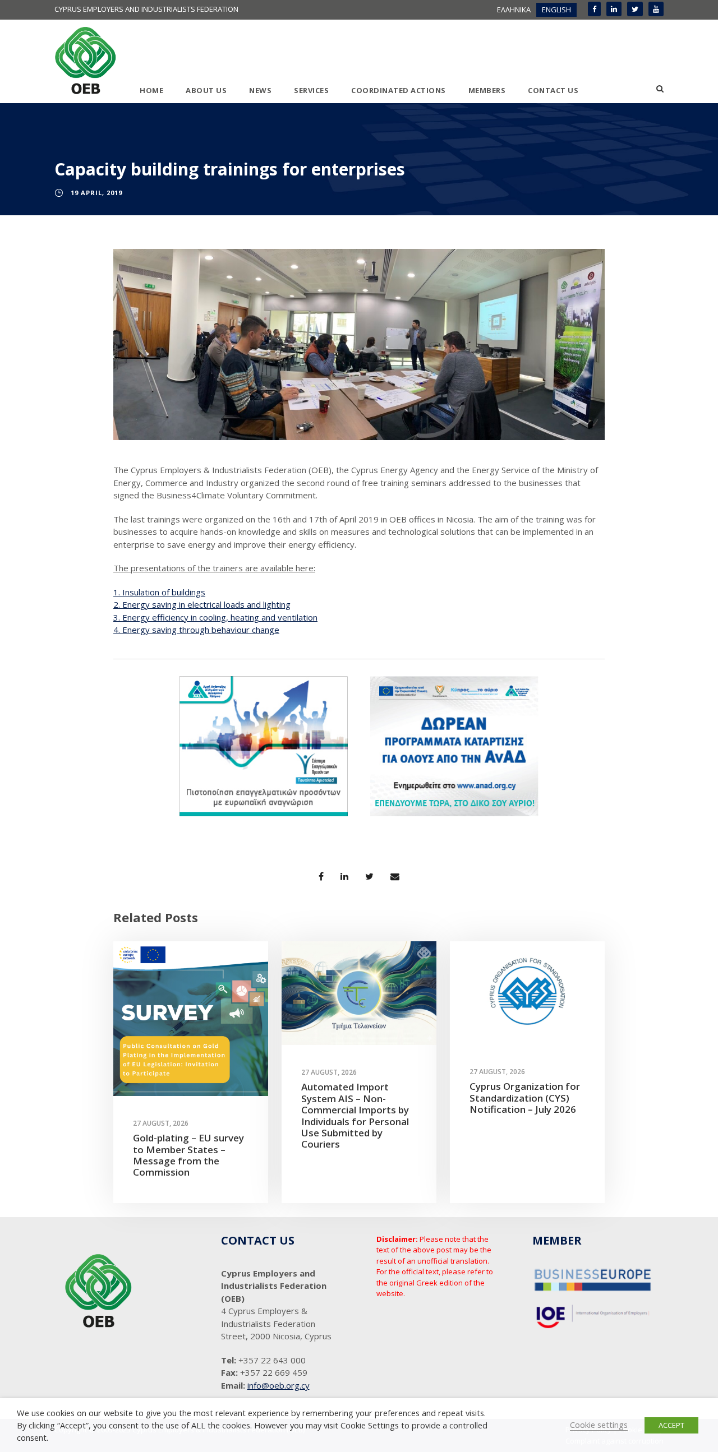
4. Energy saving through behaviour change (196, 629)
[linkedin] (614, 9)
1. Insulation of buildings (159, 592)
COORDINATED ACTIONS (398, 90)
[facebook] (594, 9)
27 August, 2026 (160, 1123)
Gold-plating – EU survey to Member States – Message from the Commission (188, 1154)
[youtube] (656, 9)
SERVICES (311, 90)
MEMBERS (487, 90)
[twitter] (635, 9)
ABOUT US (206, 90)
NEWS (260, 90)
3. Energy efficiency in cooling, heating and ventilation (215, 617)
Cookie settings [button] (599, 1424)
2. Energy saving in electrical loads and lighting (202, 604)
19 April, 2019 (96, 192)
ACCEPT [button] (671, 1425)
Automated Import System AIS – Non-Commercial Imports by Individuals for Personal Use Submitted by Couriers (355, 1115)
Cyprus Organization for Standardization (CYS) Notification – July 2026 (525, 1098)
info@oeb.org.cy (278, 1385)
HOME (151, 90)
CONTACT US (553, 90)
